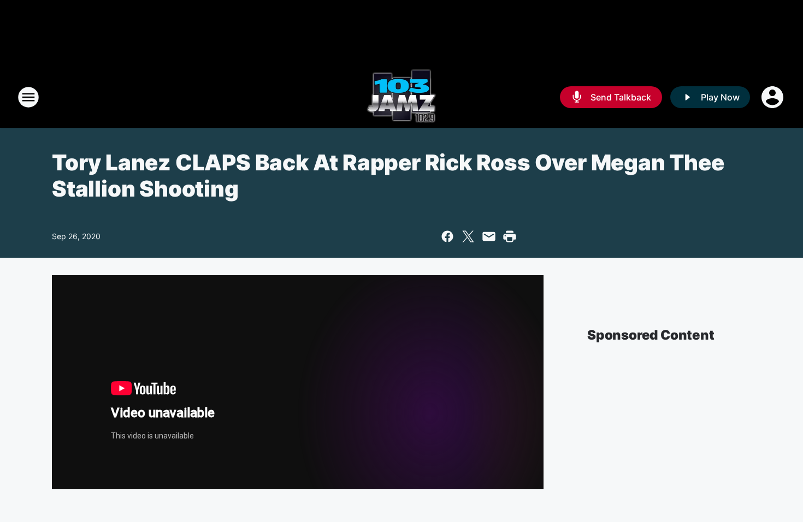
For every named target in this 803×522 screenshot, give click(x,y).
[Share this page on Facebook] (447, 236)
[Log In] (773, 97)
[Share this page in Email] (489, 236)
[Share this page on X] (468, 236)
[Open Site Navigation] (28, 97)
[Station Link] (401, 97)
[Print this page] (509, 236)
